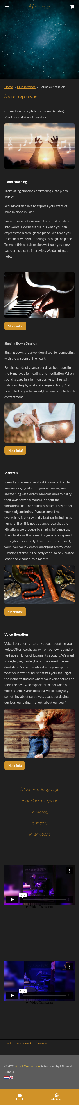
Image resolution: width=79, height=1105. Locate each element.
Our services (26, 87)
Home (8, 87)
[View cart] (72, 6)
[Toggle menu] (7, 6)
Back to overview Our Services (26, 1043)
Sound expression (52, 87)
